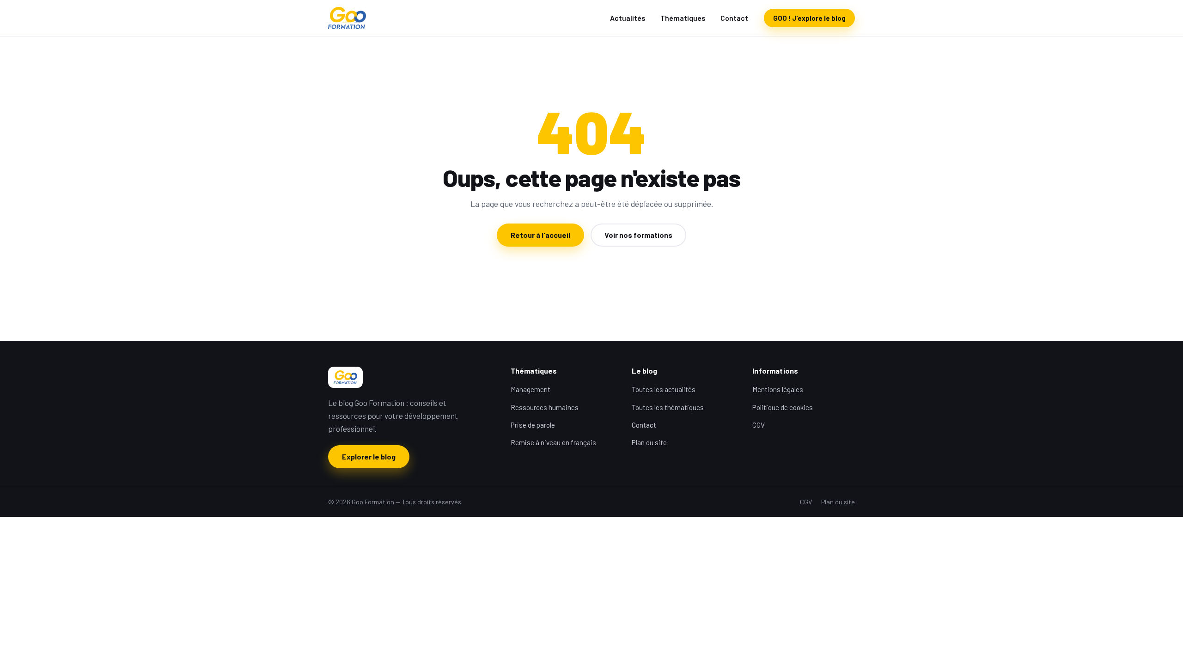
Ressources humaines (545, 407)
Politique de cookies (782, 407)
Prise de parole (533, 425)
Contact (734, 17)
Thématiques (683, 17)
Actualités (628, 17)
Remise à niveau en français (553, 442)
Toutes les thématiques (668, 407)
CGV (758, 425)
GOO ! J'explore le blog (809, 18)
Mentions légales (777, 389)
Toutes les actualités (663, 389)
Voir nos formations (638, 234)
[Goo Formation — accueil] (347, 18)
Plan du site (649, 442)
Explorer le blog (369, 456)
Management (530, 389)
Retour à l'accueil (540, 234)
